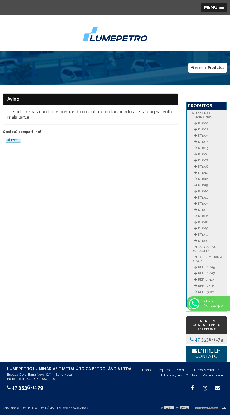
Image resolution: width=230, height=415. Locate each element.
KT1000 (202, 123)
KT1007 (202, 160)
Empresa (163, 370)
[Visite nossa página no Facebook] (192, 388)
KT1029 (202, 228)
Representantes (207, 370)
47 (208, 339)
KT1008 (202, 166)
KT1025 (202, 210)
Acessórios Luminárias (202, 115)
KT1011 (202, 173)
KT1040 (202, 241)
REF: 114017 (206, 273)
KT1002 (202, 129)
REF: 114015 (206, 267)
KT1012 (202, 179)
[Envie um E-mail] (217, 388)
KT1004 (202, 142)
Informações (171, 375)
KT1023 (202, 204)
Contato (192, 375)
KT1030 (202, 234)
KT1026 (202, 216)
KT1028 (202, 222)
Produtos (200, 105)
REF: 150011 (206, 292)
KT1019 (202, 185)
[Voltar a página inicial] (115, 32)
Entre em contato (208, 353)
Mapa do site (212, 375)
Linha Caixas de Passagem (207, 249)
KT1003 (202, 135)
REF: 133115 (205, 279)
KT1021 (202, 197)
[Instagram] (204, 388)
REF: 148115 (206, 286)
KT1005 (202, 148)
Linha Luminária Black (207, 259)
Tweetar (13, 140)
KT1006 (202, 154)
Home (147, 370)
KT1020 (202, 191)
